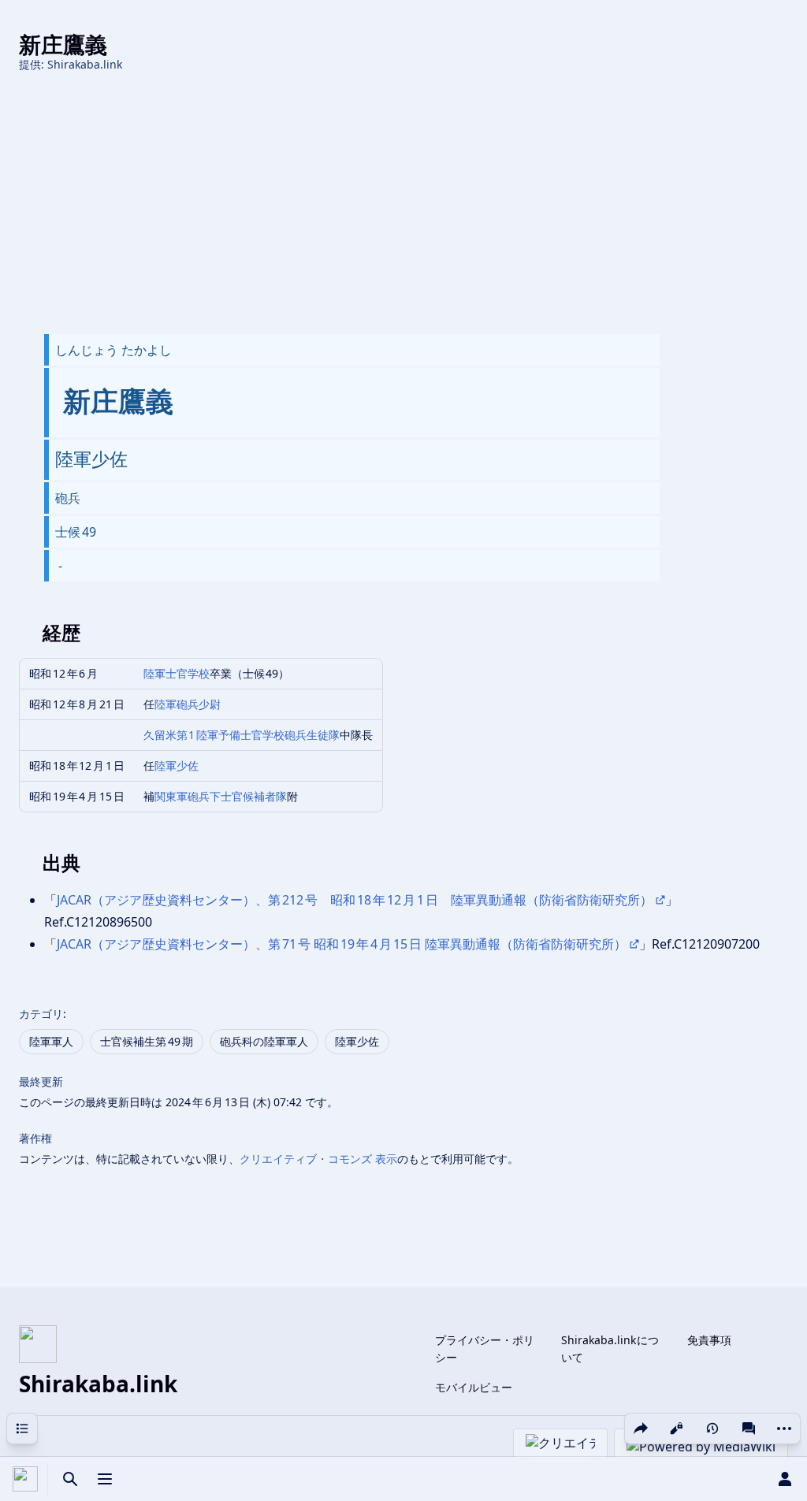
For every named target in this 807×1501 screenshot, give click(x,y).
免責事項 (709, 1339)
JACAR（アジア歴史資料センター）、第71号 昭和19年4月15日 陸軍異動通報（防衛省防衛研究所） (342, 944)
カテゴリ (41, 1013)
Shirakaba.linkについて (610, 1348)
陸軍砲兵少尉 (187, 704)
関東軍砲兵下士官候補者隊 (220, 796)
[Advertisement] (403, 203)
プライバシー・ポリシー (484, 1348)
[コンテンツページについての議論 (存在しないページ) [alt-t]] (748, 1428)
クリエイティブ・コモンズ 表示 (318, 1158)
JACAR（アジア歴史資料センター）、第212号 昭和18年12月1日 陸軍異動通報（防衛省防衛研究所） (355, 899)
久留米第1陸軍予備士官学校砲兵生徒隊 (241, 734)
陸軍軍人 (51, 1041)
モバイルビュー (473, 1387)
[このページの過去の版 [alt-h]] (712, 1428)
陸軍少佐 (176, 765)
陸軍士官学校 (176, 673)
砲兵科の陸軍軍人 (264, 1041)
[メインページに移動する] (25, 1479)
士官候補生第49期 (146, 1041)
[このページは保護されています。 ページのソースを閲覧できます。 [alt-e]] (676, 1428)
